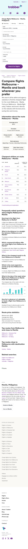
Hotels (4, 500)
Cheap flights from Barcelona (9, 469)
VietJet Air (7, 166)
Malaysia (7, 181)
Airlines (4, 473)
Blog (3, 512)
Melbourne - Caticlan (7, 335)
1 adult (4, 56)
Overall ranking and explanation (10, 205)
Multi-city (21, 23)
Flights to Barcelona (7, 446)
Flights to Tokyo (6, 444)
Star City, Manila (16, 392)
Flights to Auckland (7, 435)
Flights (4, 495)
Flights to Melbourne (7, 427)
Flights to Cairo (6, 448)
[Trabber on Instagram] (3, 539)
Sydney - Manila (6, 349)
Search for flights (14, 66)
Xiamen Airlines (8, 194)
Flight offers (5, 498)
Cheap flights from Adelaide (9, 467)
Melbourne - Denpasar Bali (9, 333)
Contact (4, 523)
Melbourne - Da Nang (7, 336)
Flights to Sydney (6, 425)
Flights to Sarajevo (7, 453)
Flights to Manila (6, 359)
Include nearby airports (9, 31)
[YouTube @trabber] (11, 539)
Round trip (6, 23)
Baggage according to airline (9, 476)
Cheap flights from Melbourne (10, 460)
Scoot (6, 174)
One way (14, 23)
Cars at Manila (7, 409)
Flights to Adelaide (7, 437)
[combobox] (14, 27)
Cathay (6, 201)
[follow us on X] (8, 539)
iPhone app (5, 516)
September (5, 480)
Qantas (6, 198)
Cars (3, 503)
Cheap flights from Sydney (9, 457)
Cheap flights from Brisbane (9, 462)
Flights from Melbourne (8, 357)
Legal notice (4, 535)
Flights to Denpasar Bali (8, 430)
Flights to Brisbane (7, 441)
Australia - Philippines (7, 361)
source (3, 382)
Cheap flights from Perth (8, 464)
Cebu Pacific (8, 178)
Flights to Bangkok (7, 432)
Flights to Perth (6, 451)
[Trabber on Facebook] (5, 539)
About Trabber (6, 509)
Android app (5, 514)
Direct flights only (7, 52)
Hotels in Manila (7, 405)
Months (4, 478)
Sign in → (24, 1)
